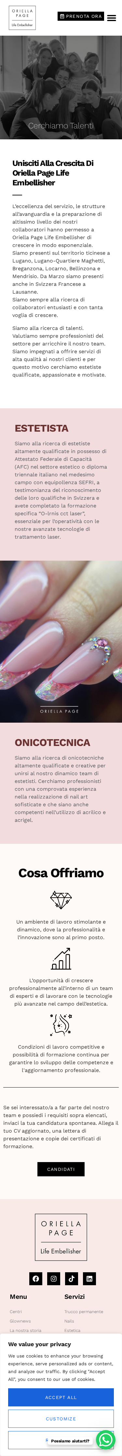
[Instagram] (53, 1278)
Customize (61, 1418)
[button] (111, 17)
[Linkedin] (89, 1278)
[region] (61, 1395)
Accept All (61, 1397)
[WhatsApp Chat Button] (105, 1440)
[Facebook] (35, 1278)
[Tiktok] (71, 1278)
